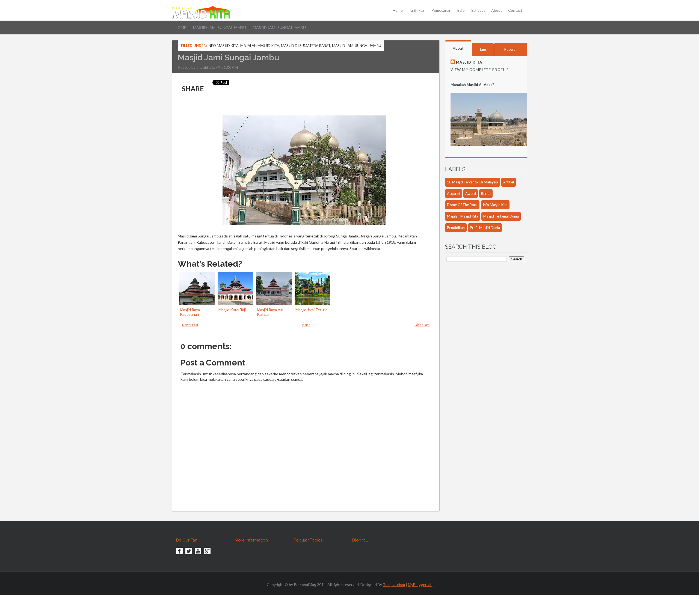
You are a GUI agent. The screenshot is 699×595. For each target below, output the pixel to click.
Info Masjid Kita (223, 45)
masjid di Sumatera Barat (305, 45)
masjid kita (206, 67)
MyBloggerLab (420, 584)
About (496, 10)
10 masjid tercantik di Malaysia (472, 182)
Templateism (394, 584)
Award (470, 193)
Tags (483, 49)
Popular (510, 49)
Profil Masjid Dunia (485, 227)
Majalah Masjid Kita (259, 45)
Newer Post (190, 324)
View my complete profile (480, 69)
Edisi (461, 10)
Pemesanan (441, 10)
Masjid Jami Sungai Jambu (219, 27)
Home (398, 10)
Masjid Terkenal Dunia (501, 216)
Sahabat (478, 10)
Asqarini (453, 193)
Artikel (508, 182)
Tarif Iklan (417, 10)
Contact (515, 10)
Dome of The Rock (462, 205)
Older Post (422, 324)
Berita (486, 193)
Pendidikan (456, 227)
